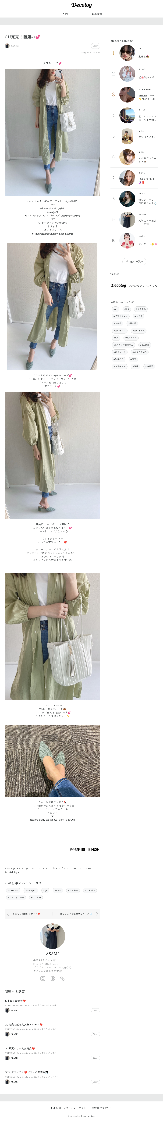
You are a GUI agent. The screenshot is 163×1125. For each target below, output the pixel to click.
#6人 (116, 338)
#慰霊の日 (118, 359)
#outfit (53, 1005)
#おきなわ (141, 309)
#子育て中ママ (120, 316)
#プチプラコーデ (16, 897)
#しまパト (90, 890)
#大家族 (117, 323)
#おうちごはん (139, 352)
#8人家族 (144, 345)
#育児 (133, 359)
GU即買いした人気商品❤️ (20, 1048)
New (66, 13)
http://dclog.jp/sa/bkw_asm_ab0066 (54, 233)
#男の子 (132, 323)
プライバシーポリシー (76, 1107)
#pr (115, 309)
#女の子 (139, 316)
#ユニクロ (36, 897)
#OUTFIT (13, 890)
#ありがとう (119, 352)
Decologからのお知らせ (143, 285)
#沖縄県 (149, 366)
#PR (126, 309)
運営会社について (102, 1107)
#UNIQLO (30, 890)
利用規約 (56, 1107)
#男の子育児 (138, 330)
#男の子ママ (119, 330)
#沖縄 (135, 366)
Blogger (97, 13)
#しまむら (73, 890)
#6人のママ (131, 338)
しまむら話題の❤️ (15, 1000)
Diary (96, 46)
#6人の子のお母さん (123, 345)
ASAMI (52, 953)
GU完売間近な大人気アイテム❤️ (24, 1024)
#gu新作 (37, 1005)
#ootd (57, 890)
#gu (45, 890)
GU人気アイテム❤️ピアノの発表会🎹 (27, 1072)
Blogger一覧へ (134, 261)
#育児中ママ (119, 366)
